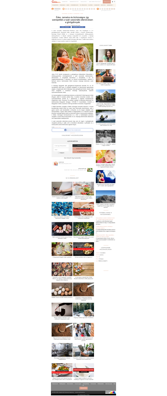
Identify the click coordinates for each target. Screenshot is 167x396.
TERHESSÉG (62, 5)
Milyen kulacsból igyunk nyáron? (65, 163)
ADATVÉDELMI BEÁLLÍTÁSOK (84, 394)
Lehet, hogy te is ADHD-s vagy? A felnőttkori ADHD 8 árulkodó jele (105, 84)
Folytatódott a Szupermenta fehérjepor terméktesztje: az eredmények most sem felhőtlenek (83, 299)
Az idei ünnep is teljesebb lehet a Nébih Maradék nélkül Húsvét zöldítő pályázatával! (83, 278)
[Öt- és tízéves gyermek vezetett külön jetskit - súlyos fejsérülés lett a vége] (105, 116)
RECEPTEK (103, 5)
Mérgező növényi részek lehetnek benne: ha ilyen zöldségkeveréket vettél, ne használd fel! (62, 378)
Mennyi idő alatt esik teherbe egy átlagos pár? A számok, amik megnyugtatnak (105, 185)
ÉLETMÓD (90, 5)
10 (89, 8)
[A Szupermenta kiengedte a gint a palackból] (62, 249)
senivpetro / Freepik (58, 127)
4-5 (107, 8)
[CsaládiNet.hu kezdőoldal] (56, 1)
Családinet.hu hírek (67, 13)
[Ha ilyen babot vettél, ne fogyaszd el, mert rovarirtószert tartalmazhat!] (83, 209)
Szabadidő (76, 13)
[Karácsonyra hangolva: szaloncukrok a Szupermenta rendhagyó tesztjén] (62, 209)
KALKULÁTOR (83, 1)
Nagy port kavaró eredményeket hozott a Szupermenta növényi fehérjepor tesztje (62, 338)
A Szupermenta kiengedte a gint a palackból (62, 257)
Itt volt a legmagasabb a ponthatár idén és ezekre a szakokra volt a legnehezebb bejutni (105, 64)
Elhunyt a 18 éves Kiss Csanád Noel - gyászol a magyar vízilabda (105, 144)
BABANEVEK (110, 5)
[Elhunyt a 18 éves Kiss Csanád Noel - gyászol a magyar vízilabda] (105, 136)
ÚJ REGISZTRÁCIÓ (82, 151)
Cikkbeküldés (100, 383)
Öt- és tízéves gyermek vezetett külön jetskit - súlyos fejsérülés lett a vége (105, 124)
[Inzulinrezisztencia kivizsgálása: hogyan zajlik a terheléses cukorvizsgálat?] (62, 188)
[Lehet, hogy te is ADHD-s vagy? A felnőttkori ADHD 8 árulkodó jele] (105, 75)
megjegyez (62, 152)
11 (91, 8)
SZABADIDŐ (96, 5)
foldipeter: (101, 252)
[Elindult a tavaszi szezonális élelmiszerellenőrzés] (62, 289)
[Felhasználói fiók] (112, 1)
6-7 (109, 8)
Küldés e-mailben (78, 27)
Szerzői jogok (78, 383)
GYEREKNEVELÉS (74, 5)
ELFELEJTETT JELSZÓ (82, 148)
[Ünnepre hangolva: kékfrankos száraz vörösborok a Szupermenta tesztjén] (62, 309)
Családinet (68, 25)
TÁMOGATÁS (107, 1)
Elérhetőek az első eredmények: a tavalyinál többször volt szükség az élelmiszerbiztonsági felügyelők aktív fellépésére (62, 278)
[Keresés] (115, 1)
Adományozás (108, 383)
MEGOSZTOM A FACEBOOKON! (73, 130)
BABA (68, 5)
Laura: (102, 260)
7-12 (112, 8)
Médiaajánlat (62, 383)
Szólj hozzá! (65, 27)
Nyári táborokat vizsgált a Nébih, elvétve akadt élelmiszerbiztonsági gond (84, 237)
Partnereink (93, 383)
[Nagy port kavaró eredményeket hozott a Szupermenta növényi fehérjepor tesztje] (62, 330)
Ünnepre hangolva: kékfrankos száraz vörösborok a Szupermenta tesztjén (62, 318)
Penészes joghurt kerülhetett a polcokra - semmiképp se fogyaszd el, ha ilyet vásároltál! (83, 378)
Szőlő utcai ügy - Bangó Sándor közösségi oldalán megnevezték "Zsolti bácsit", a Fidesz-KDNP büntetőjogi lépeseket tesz (105, 105)
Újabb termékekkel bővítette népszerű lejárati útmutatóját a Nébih (62, 237)
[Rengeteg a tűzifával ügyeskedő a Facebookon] (83, 309)
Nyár (82, 13)
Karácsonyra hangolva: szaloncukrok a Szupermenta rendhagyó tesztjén (62, 217)
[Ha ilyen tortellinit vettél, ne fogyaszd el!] (83, 249)
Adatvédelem (70, 383)
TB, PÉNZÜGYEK (83, 5)
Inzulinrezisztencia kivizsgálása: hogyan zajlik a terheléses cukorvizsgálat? (62, 197)
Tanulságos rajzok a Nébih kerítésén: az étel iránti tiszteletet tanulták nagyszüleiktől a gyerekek (83, 339)
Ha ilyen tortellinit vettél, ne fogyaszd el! (83, 257)
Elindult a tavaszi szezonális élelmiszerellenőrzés (62, 297)
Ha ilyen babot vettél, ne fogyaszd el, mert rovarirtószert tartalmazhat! (84, 217)
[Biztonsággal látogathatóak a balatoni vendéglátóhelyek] (62, 350)
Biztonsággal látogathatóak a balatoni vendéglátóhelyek (62, 358)
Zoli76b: (100, 254)
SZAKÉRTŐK (64, 1)
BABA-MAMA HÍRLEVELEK (94, 1)
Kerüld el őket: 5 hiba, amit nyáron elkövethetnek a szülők (75, 170)
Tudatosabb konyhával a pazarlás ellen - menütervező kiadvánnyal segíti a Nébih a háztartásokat (83, 198)
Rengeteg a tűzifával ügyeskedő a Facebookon (83, 318)
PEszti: (98, 256)
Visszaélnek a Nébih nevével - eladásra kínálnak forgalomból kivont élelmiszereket (83, 358)
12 (94, 8)
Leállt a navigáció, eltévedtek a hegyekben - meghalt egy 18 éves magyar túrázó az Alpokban (105, 206)
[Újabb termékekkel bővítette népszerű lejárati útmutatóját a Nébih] (62, 229)
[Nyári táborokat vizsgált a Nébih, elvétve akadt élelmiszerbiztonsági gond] (83, 229)
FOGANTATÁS (55, 5)
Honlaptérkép (86, 383)
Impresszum (55, 383)
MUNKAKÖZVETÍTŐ (74, 1)
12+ (114, 8)
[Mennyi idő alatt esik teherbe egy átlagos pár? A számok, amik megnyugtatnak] (105, 176)
